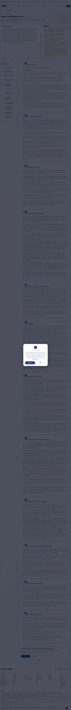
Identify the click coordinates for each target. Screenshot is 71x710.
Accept (29, 362)
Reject (40, 362)
